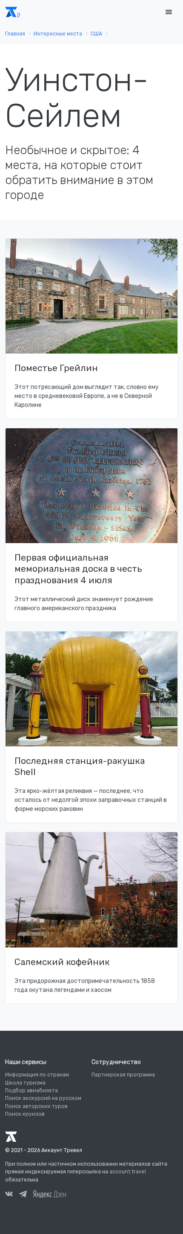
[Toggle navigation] (168, 12)
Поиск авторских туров (36, 1106)
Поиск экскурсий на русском (43, 1098)
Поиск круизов (25, 1114)
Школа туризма (25, 1083)
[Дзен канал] (49, 1194)
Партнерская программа (123, 1075)
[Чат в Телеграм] (23, 1195)
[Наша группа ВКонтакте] (9, 1195)
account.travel (127, 1172)
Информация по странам (37, 1075)
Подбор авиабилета (31, 1091)
